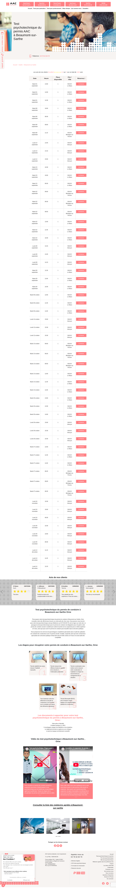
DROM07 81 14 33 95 (103, 4)
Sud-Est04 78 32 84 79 (88, 4)
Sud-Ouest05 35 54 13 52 (72, 4)
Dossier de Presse (108, 876)
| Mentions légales (75, 860)
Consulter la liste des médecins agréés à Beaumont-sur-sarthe (58, 806)
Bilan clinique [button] (66, 8)
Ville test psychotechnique (106, 859)
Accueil (30, 8)
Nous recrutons (109, 873)
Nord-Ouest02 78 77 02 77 (26, 4)
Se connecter (110, 878)
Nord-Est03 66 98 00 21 (42, 4)
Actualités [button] (85, 8)
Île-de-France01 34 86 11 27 (57, 4)
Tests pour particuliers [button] (39, 8)
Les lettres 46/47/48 (108, 865)
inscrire (82, 621)
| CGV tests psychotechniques (78, 863)
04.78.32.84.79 (64, 623)
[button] (2, 591)
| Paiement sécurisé (76, 868)
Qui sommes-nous (108, 871)
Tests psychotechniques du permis (104, 856)
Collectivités (110, 867)
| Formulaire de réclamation (78, 865)
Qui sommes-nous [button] (76, 8)
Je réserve (81, 84)
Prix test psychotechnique (107, 858)
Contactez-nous (109, 869)
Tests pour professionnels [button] (54, 8)
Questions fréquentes (108, 875)
